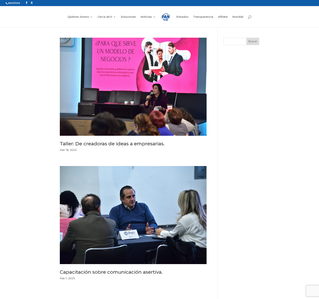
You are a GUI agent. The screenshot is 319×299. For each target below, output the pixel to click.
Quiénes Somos (78, 17)
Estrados (182, 17)
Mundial (237, 17)
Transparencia (203, 17)
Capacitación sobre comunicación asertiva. (111, 272)
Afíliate (223, 17)
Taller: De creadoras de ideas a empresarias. (112, 144)
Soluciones (128, 17)
